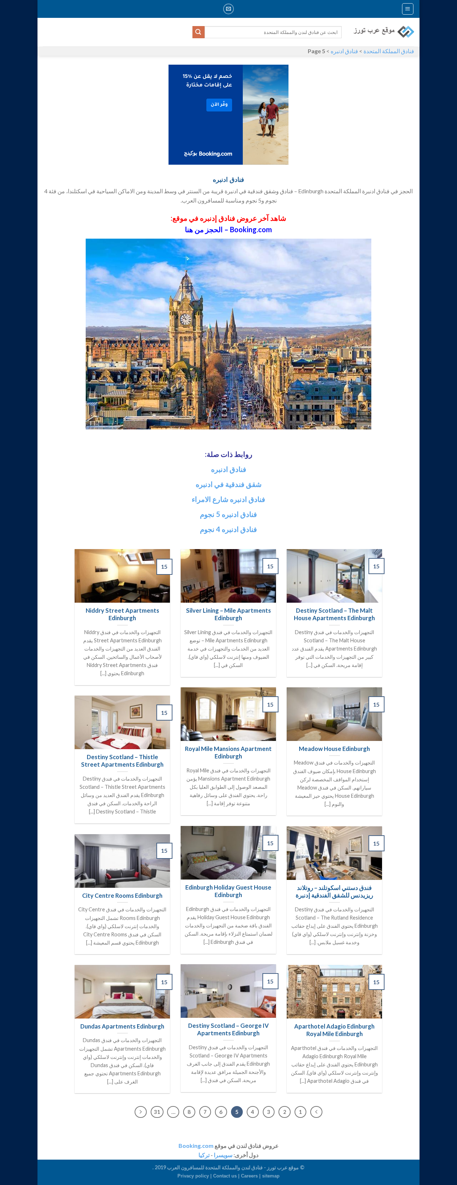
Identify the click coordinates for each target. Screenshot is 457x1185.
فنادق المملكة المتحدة (388, 51)
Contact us (225, 1176)
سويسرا (223, 1154)
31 (157, 1112)
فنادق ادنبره (344, 51)
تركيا (204, 1154)
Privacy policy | (195, 1176)
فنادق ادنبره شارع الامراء (228, 499)
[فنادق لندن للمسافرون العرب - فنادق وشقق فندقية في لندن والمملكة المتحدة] (383, 32)
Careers (249, 1176)
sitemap (271, 1176)
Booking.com (196, 1145)
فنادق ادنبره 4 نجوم (228, 529)
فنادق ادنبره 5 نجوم (228, 514)
